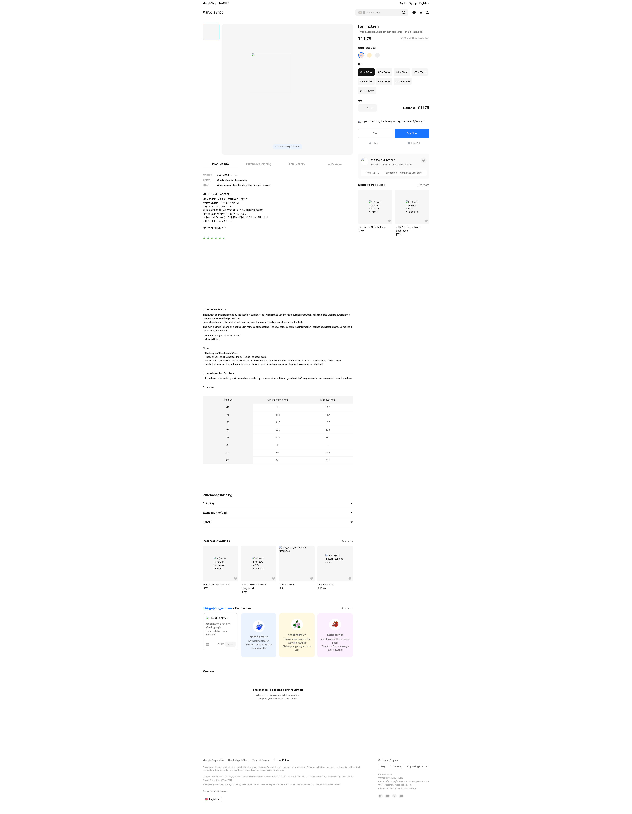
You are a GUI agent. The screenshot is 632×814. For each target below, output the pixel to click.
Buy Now (412, 133)
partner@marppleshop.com (398, 785)
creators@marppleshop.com (403, 788)
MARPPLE (224, 3)
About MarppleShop (238, 760)
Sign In (402, 3)
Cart (375, 133)
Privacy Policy (281, 760)
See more (347, 541)
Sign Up (413, 3)
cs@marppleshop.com (418, 781)
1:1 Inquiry (396, 766)
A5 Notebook (287, 584)
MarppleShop (209, 3)
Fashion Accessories (236, 180)
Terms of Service (261, 760)
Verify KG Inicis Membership (328, 784)
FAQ (382, 766)
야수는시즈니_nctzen (227, 175)
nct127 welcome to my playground (254, 586)
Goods (220, 180)
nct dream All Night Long (216, 584)
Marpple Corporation (213, 760)
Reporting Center (417, 766)
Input (230, 644)
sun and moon (325, 584)
